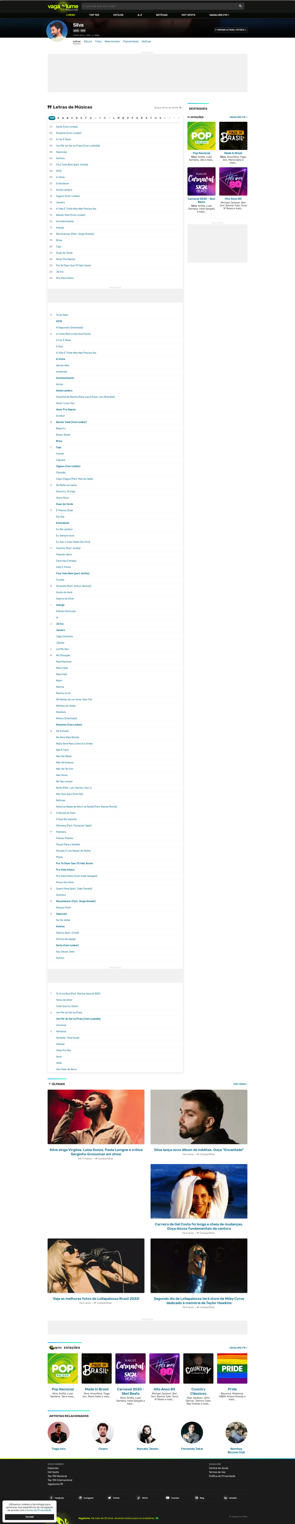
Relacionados (112, 41)
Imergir (60, 227)
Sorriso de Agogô (66, 939)
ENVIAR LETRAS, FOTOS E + (231, 30)
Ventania (61, 1031)
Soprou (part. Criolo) (67, 932)
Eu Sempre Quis (65, 535)
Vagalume (63, 6)
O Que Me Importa (66, 819)
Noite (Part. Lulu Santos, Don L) (74, 787)
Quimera (61, 894)
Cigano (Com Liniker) (68, 196)
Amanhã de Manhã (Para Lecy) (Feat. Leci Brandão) (85, 396)
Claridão (61, 472)
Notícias (161, 15)
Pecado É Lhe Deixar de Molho (73, 850)
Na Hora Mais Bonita (67, 737)
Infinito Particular (66, 611)
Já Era (59, 271)
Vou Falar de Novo (66, 1069)
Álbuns (88, 41)
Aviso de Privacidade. (39, 1510)
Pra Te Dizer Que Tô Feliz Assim (73, 265)
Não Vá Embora (64, 762)
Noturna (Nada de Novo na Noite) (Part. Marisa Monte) (86, 806)
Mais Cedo (62, 668)
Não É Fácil (62, 749)
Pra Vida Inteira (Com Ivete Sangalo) (76, 876)
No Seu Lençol (64, 781)
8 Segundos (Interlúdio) (69, 327)
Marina (60, 686)
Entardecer (62, 183)
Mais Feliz (61, 674)
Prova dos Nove (65, 882)
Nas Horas (62, 775)
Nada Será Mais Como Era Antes (74, 743)
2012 (58, 170)
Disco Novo (62, 497)
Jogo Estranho (64, 636)
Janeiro (60, 202)
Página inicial (79, 35)
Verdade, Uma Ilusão (67, 1037)
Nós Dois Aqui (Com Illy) (69, 794)
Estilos (118, 15)
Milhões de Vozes (66, 705)
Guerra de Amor (65, 598)
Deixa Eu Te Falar (66, 491)
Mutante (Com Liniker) (68, 133)
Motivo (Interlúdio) (66, 718)
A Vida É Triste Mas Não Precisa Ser (76, 208)
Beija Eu (60, 428)
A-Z (140, 15)
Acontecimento (65, 221)
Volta (59, 1063)
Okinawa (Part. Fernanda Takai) (74, 825)
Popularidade (131, 41)
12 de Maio (62, 315)
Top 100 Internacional (60, 1480)
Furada (60, 579)
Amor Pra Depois (65, 259)
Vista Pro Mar (63, 1050)
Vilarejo (60, 1044)
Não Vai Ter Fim (64, 768)
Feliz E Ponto (63, 567)
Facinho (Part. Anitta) (68, 548)
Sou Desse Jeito (65, 951)
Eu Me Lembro (64, 529)
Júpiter (60, 642)
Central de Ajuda (218, 1468)
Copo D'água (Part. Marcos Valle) (74, 478)
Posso (59, 857)
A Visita (60, 177)
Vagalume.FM (218, 15)
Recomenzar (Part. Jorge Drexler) (75, 233)
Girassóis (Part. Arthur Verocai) (73, 586)
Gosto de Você (64, 592)
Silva (78, 25)
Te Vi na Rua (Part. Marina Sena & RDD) (78, 993)
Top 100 (94, 15)
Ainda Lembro (64, 189)
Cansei (60, 453)
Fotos (98, 41)
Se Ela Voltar (63, 920)
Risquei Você (63, 907)
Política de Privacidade (222, 1476)
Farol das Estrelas (66, 560)
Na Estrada (62, 731)
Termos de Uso (217, 1472)
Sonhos (60, 158)
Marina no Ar (63, 693)
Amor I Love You (65, 403)
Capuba (60, 459)
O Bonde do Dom (65, 813)
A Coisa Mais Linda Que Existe (73, 333)
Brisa (59, 240)
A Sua (59, 346)
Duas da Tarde (64, 252)
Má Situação (63, 655)
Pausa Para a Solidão (68, 844)
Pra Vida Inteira (65, 278)
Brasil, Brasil (63, 434)
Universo (61, 1025)
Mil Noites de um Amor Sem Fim (74, 699)
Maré (59, 680)
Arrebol (60, 415)
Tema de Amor (64, 999)
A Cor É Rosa (63, 139)
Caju (58, 246)
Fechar (30, 1517)
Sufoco (60, 957)
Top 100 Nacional (57, 1476)
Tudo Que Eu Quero (67, 1006)
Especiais (53, 1468)
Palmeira (61, 831)
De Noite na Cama (66, 485)
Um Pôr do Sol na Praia (69, 1012)
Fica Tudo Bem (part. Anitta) (72, 164)
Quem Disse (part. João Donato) (74, 888)
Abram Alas (62, 365)
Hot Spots (188, 15)
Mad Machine (63, 661)
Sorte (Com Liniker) (67, 126)
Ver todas (239, 1084)
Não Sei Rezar (64, 756)
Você (59, 1056)
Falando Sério (64, 554)
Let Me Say (62, 649)
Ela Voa (60, 516)
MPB (83, 31)
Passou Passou (64, 838)
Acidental (61, 371)
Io (57, 617)
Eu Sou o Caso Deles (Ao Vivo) (73, 541)
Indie (76, 31)
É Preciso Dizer (64, 510)
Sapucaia (61, 152)
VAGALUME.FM (237, 117)
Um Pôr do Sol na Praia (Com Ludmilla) (78, 145)
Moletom (61, 712)
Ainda (59, 384)
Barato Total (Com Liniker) (70, 215)
